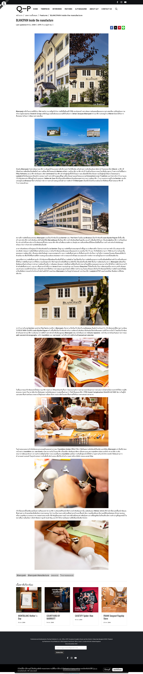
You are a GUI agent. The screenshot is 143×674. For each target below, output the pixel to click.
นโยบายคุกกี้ (33, 670)
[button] (116, 9)
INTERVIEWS (57, 9)
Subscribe (59, 652)
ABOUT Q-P (94, 9)
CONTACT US (106, 9)
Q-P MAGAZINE (81, 9)
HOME (35, 9)
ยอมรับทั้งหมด (117, 670)
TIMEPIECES (45, 9)
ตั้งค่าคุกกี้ (107, 670)
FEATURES (68, 9)
